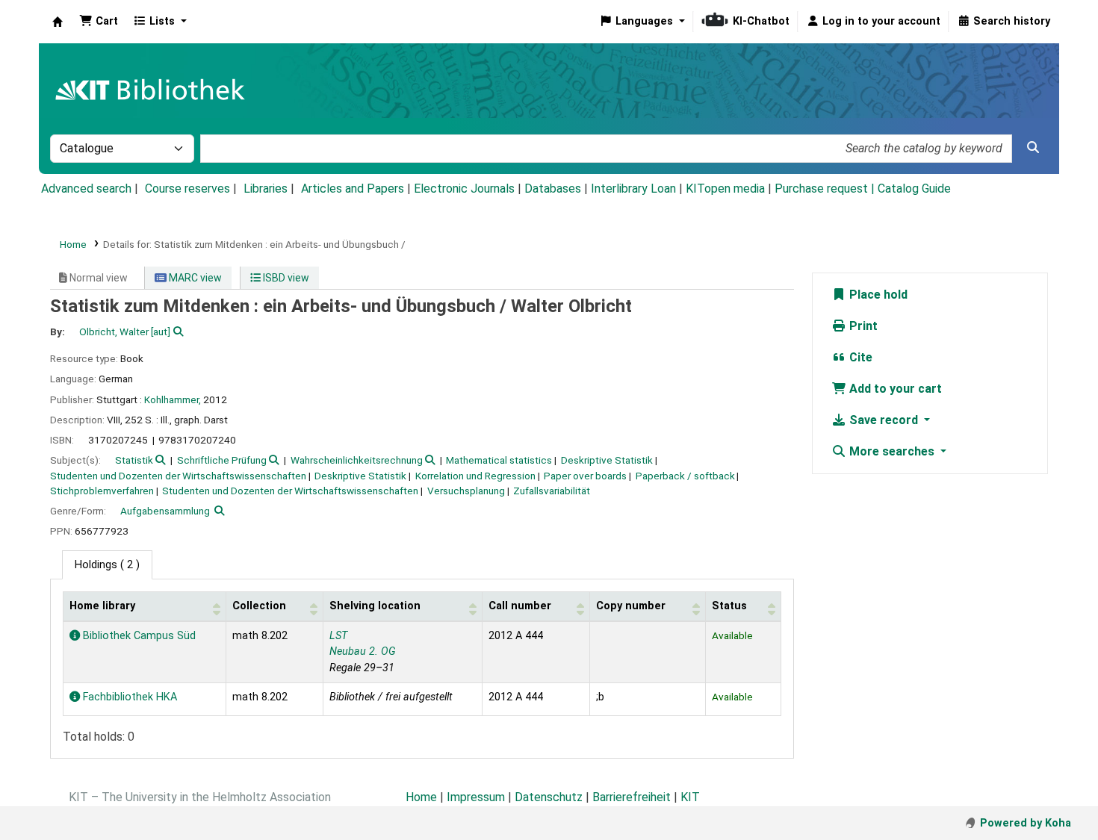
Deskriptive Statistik (607, 460)
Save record (883, 420)
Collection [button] (259, 606)
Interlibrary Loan (633, 188)
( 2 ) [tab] (107, 565)
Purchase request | (826, 188)
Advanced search (86, 188)
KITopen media (725, 188)
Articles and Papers (352, 188)
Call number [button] (519, 606)
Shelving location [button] (375, 606)
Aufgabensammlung (165, 511)
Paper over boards (585, 476)
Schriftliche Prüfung (222, 460)
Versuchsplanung (466, 491)
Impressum (476, 797)
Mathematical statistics (499, 460)
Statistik (134, 460)
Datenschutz (549, 797)
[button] (98, 21)
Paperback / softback (685, 476)
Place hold (877, 294)
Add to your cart (894, 389)
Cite (859, 357)
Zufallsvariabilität (551, 491)
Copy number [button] (631, 606)
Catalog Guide (914, 188)
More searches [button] (891, 451)
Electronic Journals (464, 188)
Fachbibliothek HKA (128, 697)
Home (73, 244)
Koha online (57, 21)
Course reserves (187, 188)
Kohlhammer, (172, 399)
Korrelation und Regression (475, 476)
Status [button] (729, 606)
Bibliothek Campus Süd (138, 635)
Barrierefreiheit (631, 797)
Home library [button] (102, 606)
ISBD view (285, 278)
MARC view (194, 278)
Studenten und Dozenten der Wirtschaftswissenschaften (178, 476)
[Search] (1033, 147)
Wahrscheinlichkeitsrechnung (357, 460)
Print (862, 326)
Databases (552, 188)
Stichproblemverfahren (102, 491)
